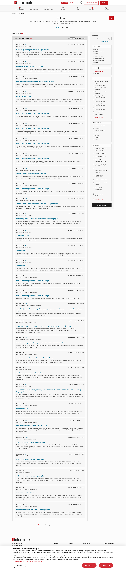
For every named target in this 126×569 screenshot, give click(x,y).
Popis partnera (38, 561)
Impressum (29, 561)
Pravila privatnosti (19, 561)
